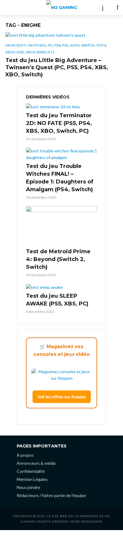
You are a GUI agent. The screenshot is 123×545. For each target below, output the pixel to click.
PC (50, 45)
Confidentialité (31, 471)
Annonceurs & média (36, 463)
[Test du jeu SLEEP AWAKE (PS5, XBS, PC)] (61, 287)
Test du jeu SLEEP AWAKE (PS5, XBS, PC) (57, 300)
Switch (87, 45)
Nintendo (37, 45)
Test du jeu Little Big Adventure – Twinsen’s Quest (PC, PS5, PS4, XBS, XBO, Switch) (56, 67)
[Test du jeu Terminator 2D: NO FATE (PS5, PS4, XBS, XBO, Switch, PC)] (61, 106)
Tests (101, 45)
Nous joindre (28, 487)
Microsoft (15, 45)
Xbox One (14, 52)
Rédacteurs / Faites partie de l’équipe (51, 495)
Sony (74, 45)
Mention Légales (32, 479)
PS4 (57, 45)
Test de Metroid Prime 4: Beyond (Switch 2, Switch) (58, 259)
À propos (25, 455)
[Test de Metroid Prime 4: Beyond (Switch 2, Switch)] (61, 226)
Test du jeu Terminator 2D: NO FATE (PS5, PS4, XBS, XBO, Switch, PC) (59, 123)
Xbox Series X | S (40, 52)
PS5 (65, 45)
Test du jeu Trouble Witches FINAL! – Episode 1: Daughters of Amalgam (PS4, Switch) (59, 178)
